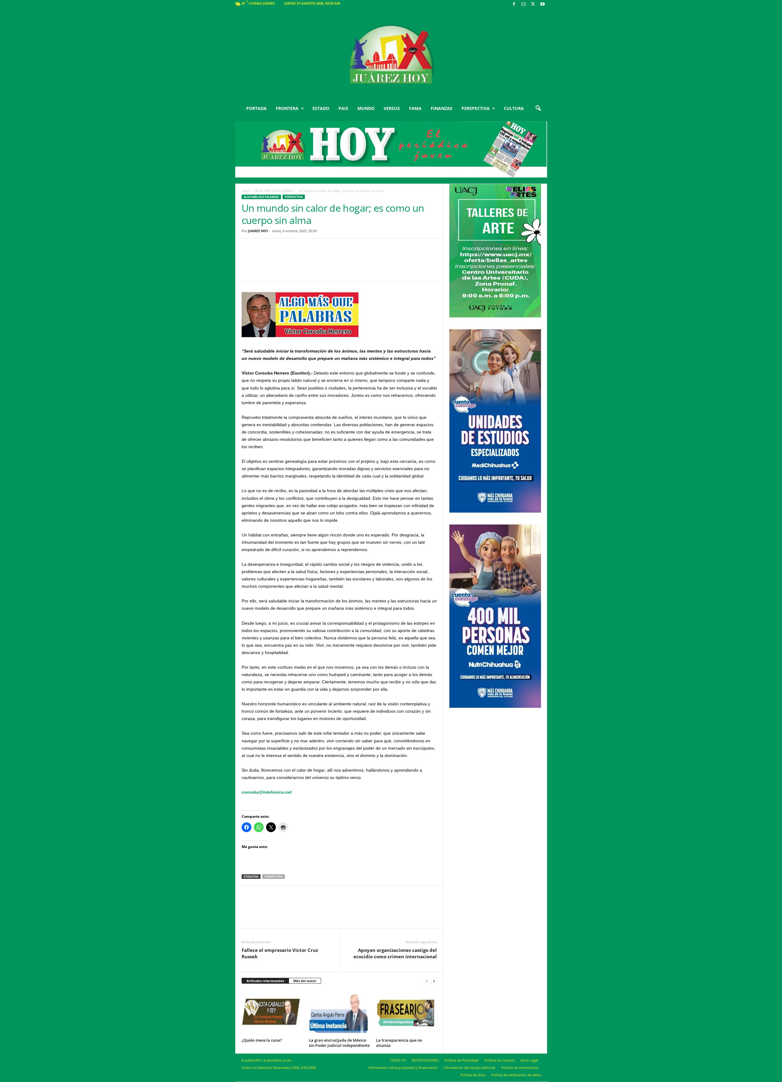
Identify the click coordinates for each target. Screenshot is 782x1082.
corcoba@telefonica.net (267, 792)
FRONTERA (287, 108)
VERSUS (392, 108)
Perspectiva (294, 197)
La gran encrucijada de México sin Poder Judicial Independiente (339, 1042)
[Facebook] (514, 4)
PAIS (343, 108)
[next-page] (434, 981)
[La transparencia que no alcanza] (406, 1013)
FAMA (415, 108)
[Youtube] (542, 4)
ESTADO (320, 108)
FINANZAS (441, 108)
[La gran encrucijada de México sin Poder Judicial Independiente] (339, 1013)
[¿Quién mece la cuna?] (272, 1013)
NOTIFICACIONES (424, 1060)
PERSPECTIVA (476, 108)
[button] (538, 108)
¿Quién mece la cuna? (262, 1040)
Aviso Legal (529, 1060)
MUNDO (366, 108)
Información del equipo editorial (469, 1067)
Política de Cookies (499, 1060)
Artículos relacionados (265, 980)
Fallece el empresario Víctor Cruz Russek (280, 953)
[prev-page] (427, 981)
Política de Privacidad (461, 1060)
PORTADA (256, 108)
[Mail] (523, 4)
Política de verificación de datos (516, 1075)
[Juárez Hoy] (391, 55)
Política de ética (472, 1075)
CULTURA (514, 108)
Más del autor (304, 980)
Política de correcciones (519, 1067)
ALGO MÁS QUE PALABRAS (274, 190)
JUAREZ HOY (258, 230)
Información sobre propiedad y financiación (403, 1067)
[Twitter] (533, 4)
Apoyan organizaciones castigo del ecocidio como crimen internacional (395, 953)
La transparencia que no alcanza (399, 1042)
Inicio (246, 190)
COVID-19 (397, 1060)
